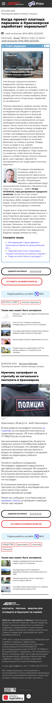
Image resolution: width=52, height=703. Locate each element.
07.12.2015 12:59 (8, 11)
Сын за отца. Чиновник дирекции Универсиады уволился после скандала (29, 323)
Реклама (21, 608)
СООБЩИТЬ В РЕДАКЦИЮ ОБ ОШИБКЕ (22, 612)
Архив (16, 38)
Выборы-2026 (35, 608)
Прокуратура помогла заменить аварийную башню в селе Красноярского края (30, 572)
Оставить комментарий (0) (21, 281)
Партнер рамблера (25, 690)
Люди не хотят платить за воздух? (24, 256)
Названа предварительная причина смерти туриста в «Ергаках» (27, 562)
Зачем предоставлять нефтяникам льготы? (30, 340)
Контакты (8, 608)
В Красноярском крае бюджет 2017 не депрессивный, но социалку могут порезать (28, 350)
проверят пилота (10, 500)
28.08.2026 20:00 (9, 363)
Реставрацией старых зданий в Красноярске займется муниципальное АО (25, 245)
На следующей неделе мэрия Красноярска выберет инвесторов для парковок (30, 332)
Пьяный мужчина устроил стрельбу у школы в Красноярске (28, 579)
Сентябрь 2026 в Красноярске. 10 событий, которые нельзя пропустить (30, 588)
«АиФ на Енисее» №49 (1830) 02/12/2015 (20, 41)
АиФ (3, 418)
